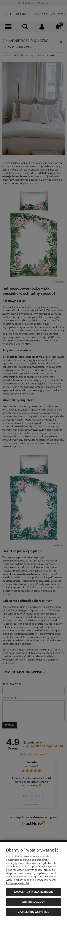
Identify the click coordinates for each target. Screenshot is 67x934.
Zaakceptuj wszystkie (33, 912)
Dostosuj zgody (33, 901)
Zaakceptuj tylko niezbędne (33, 891)
